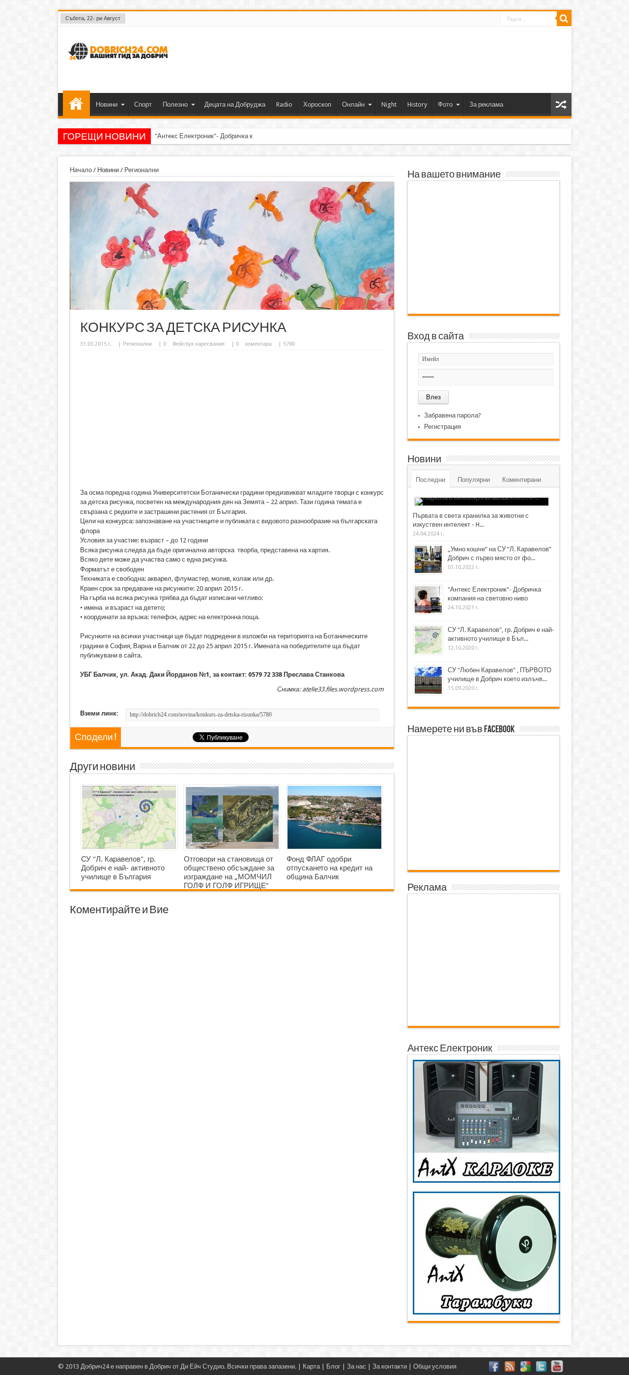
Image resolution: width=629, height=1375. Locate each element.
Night (389, 104)
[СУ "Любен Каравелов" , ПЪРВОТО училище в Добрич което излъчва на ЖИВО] (428, 680)
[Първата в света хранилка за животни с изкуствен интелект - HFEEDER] (481, 502)
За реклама (486, 104)
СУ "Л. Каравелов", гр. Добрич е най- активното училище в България (123, 868)
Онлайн (353, 104)
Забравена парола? (452, 415)
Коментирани (521, 479)
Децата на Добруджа (234, 104)
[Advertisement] (385, 58)
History (417, 104)
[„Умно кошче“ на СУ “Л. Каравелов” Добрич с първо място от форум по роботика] (428, 559)
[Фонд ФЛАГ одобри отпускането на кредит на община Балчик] (334, 817)
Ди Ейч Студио (202, 1366)
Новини (106, 104)
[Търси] (564, 18)
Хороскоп (317, 104)
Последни (430, 479)
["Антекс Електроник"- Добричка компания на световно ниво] (428, 599)
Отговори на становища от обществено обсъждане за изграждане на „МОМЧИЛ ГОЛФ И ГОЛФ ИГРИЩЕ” (229, 872)
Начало (76, 103)
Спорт (143, 104)
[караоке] (486, 1180)
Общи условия (435, 1366)
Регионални (141, 170)
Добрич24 (95, 1366)
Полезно (175, 104)
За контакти (389, 1366)
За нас (356, 1366)
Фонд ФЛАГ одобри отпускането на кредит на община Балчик (329, 868)
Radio (284, 104)
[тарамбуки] (486, 1312)
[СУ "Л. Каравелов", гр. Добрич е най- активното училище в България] (129, 817)
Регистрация (442, 426)
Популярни (473, 479)
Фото (445, 104)
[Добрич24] (119, 64)
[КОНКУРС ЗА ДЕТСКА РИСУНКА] (232, 307)
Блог (333, 1366)
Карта (311, 1366)
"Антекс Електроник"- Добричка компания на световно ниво (242, 136)
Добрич (160, 1366)
